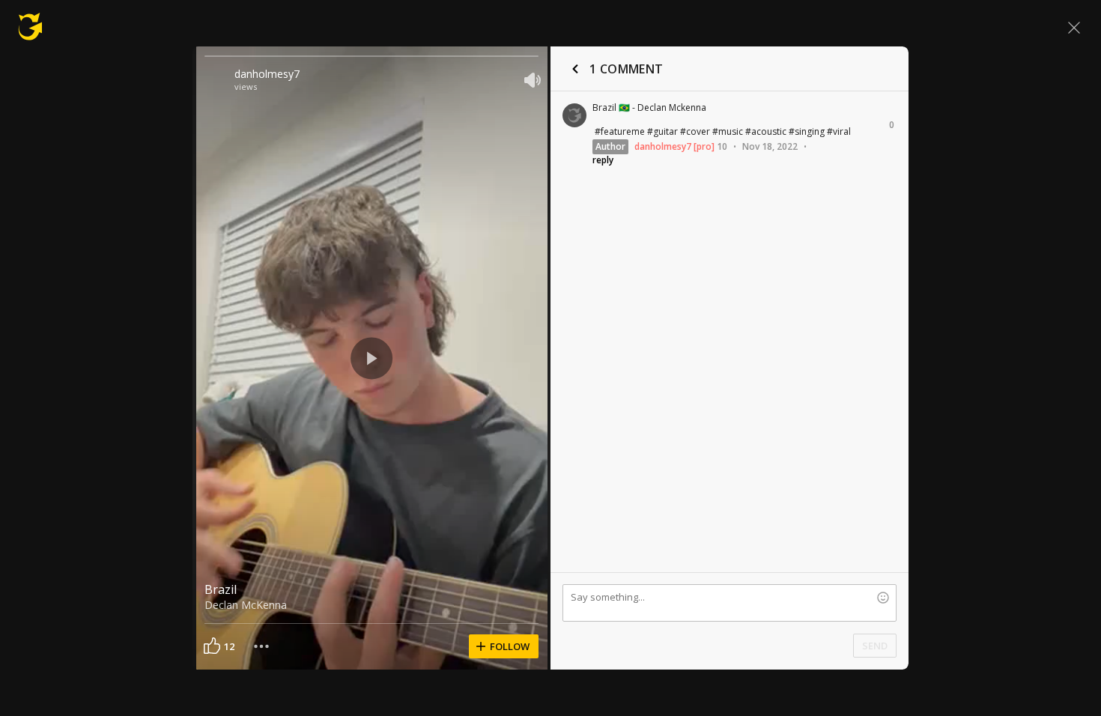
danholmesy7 (267, 74)
